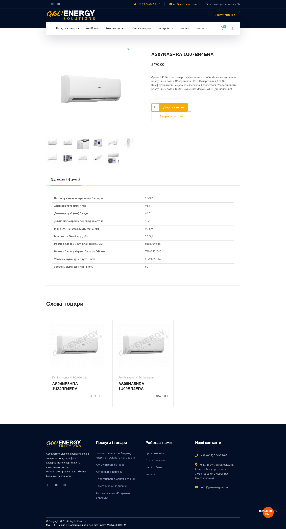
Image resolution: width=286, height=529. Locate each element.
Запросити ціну (171, 116)
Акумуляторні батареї (110, 464)
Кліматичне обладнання (111, 486)
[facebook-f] (47, 485)
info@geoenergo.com (185, 4)
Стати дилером (155, 460)
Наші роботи (153, 467)
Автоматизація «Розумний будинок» (113, 495)
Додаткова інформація (65, 179)
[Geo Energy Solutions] (71, 14)
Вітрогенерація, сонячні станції (116, 479)
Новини (150, 474)
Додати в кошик (173, 107)
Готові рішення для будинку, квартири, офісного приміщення (116, 455)
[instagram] (64, 485)
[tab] (66, 179)
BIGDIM (122, 525)
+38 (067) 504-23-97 (148, 4)
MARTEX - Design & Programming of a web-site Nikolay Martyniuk (82, 525)
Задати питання (225, 15)
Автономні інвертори (109, 471)
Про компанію (154, 453)
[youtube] (56, 485)
